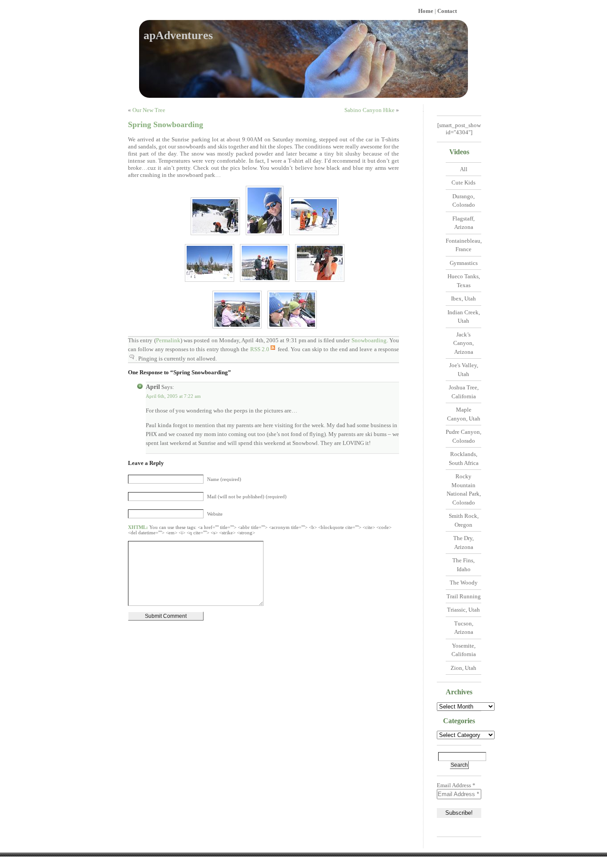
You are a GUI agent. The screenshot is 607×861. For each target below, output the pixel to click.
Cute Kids (463, 182)
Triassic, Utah (463, 609)
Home (425, 11)
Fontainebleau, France (463, 245)
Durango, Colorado (463, 200)
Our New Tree (148, 110)
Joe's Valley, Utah (463, 369)
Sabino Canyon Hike (369, 110)
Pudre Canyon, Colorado (463, 436)
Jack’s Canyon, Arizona (463, 343)
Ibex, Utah (463, 298)
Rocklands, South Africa (464, 458)
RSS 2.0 (259, 349)
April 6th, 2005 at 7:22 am (173, 396)
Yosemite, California (463, 650)
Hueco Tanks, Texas (463, 280)
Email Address (456, 785)
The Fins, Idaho (463, 565)
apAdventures (178, 35)
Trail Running (464, 596)
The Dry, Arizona (463, 542)
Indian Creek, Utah (463, 316)
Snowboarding (369, 340)
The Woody (464, 582)
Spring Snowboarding (165, 124)
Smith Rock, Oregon (464, 520)
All (463, 169)
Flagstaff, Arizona (463, 223)
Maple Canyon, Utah (463, 414)
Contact (447, 11)
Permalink (168, 340)
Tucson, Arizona (463, 628)
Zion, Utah (463, 668)
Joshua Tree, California (464, 392)
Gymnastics (464, 263)
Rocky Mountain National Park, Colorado (464, 489)
